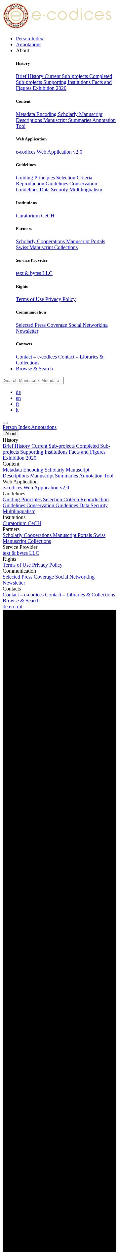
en (18, 398)
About (11, 433)
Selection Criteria (74, 177)
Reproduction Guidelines (42, 183)
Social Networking (88, 325)
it (17, 410)
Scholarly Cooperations (41, 241)
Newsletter (27, 331)
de (18, 392)
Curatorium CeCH (35, 215)
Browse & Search (34, 368)
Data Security (54, 189)
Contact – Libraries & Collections (80, 594)
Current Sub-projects (67, 76)
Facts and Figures (87, 452)
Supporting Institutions (67, 82)
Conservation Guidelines (52, 505)
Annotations (28, 44)
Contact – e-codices (37, 357)
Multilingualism (85, 189)
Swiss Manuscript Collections (47, 247)
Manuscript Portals (85, 241)
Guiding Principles (36, 177)
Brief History (30, 76)
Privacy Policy (60, 299)
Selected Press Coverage (42, 325)
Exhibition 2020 (49, 88)
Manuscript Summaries (67, 120)
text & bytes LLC (34, 273)
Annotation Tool (96, 475)
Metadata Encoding (37, 114)
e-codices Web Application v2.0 (49, 152)
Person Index (29, 38)
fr (17, 404)
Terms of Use (30, 299)
